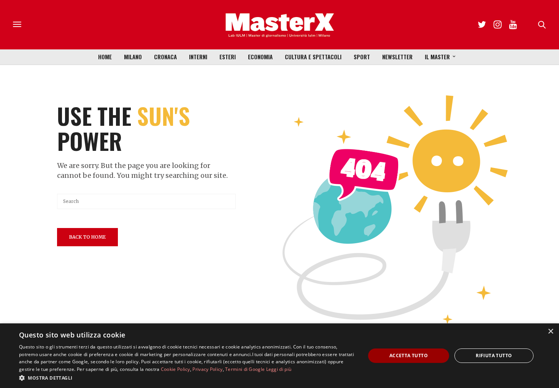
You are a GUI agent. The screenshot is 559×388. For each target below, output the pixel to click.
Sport (362, 56)
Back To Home (87, 237)
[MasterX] (279, 24)
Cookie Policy (175, 369)
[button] (187, 377)
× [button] (550, 331)
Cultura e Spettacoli (313, 56)
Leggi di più (279, 369)
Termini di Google (245, 369)
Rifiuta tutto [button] (494, 355)
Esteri (227, 56)
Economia (260, 56)
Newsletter (397, 56)
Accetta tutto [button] (408, 355)
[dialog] (279, 355)
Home (105, 56)
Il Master (437, 56)
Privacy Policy (207, 369)
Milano (133, 56)
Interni (198, 56)
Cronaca (165, 56)
